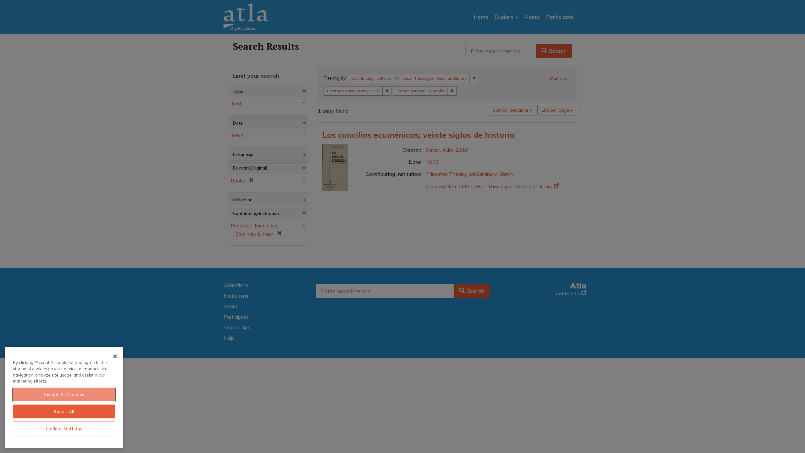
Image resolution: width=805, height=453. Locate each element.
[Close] (115, 356)
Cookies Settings (64, 428)
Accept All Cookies (64, 394)
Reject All (64, 411)
